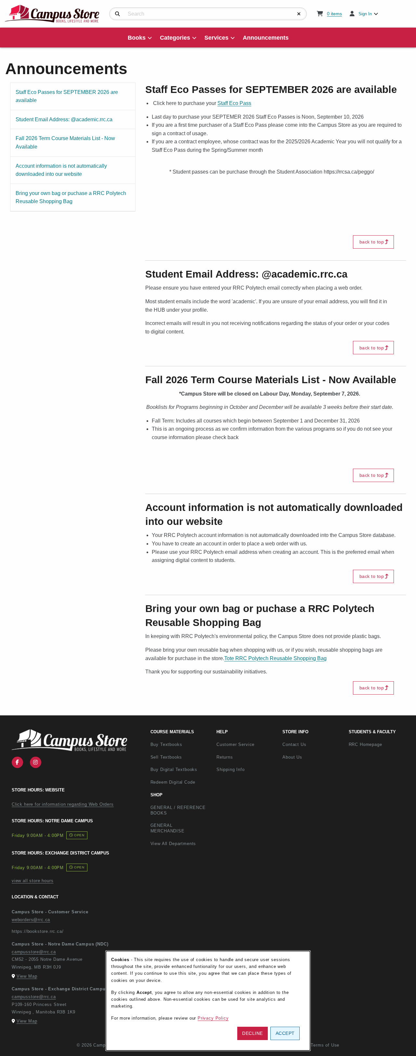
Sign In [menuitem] (365, 13)
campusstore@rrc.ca (34, 951)
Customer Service (235, 744)
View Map (27, 976)
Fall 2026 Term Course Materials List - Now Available (65, 142)
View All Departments (173, 843)
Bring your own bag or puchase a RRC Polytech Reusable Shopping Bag (70, 197)
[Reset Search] (299, 14)
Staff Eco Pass (234, 103)
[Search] (117, 14)
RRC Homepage (379, 744)
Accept (285, 1033)
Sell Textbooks (166, 757)
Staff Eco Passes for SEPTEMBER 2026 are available (66, 96)
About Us (292, 757)
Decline (252, 1033)
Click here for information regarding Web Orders (63, 804)
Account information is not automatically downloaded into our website (61, 170)
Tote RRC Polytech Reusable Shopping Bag (275, 658)
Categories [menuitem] (175, 37)
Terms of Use (325, 1045)
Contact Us (294, 744)
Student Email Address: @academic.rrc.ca (63, 119)
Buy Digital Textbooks (173, 769)
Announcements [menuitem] (266, 37)
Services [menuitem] (216, 37)
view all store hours (33, 880)
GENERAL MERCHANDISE (167, 828)
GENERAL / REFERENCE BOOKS (178, 810)
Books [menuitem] (137, 37)
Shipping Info (230, 769)
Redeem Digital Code (172, 782)
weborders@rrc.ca (31, 919)
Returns (224, 757)
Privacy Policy (213, 1018)
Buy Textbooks (166, 744)
